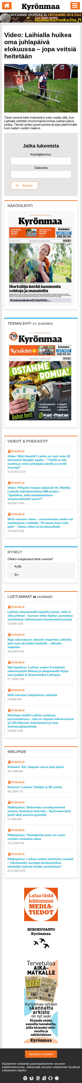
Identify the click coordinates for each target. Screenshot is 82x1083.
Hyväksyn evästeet (41, 1054)
